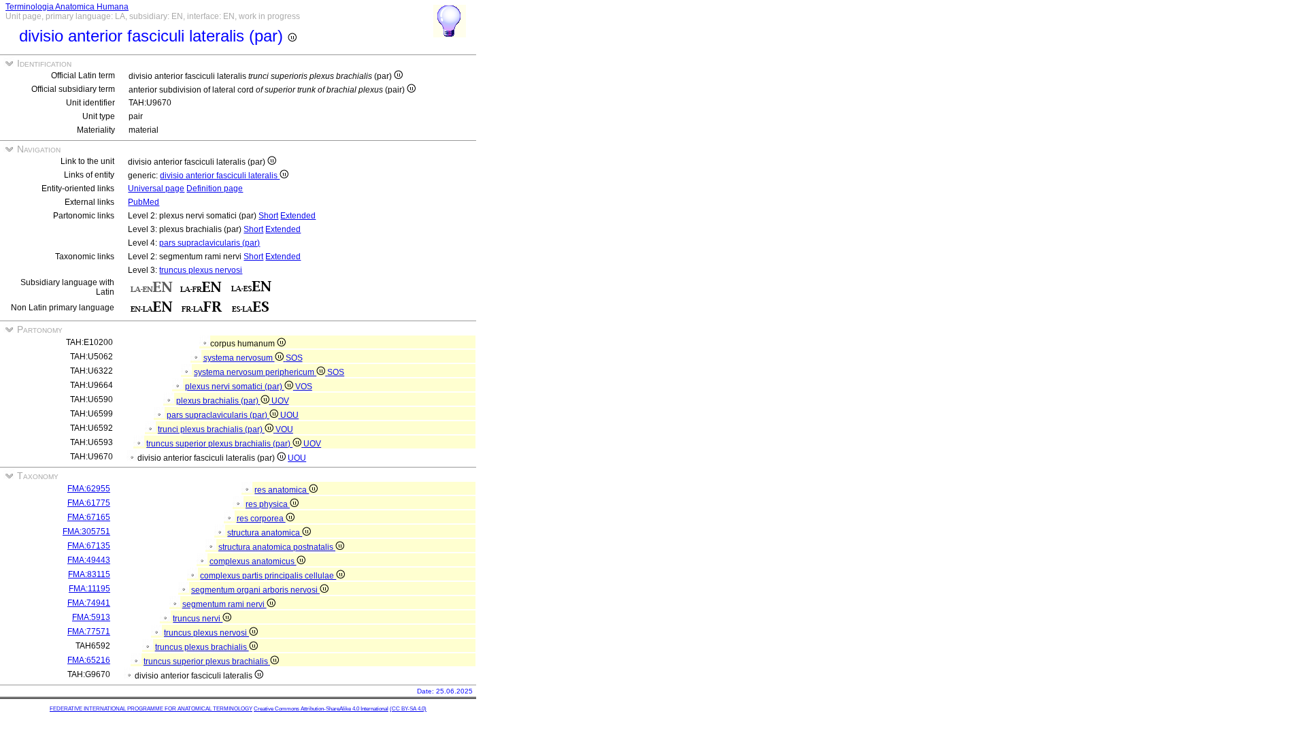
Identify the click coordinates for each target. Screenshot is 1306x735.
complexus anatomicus (253, 561)
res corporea (261, 518)
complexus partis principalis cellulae (268, 576)
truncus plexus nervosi (200, 270)
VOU (284, 429)
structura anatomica (264, 533)
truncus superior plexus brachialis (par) (219, 443)
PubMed (143, 202)
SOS (294, 358)
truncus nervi (197, 618)
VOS (303, 386)
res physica (268, 504)
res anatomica (281, 490)
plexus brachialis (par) (218, 401)
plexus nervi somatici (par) (234, 386)
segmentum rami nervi (224, 604)
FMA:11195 (89, 588)
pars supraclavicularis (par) (209, 243)
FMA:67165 (88, 517)
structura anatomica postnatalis (276, 547)
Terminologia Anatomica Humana (67, 7)
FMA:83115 (89, 574)
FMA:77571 (88, 631)
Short (268, 215)
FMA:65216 (88, 660)
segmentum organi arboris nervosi (255, 590)
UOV (280, 401)
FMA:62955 (88, 488)
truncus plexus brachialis (202, 647)
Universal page (156, 188)
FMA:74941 (88, 603)
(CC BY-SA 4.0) (408, 709)
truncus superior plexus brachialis (207, 661)
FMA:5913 (91, 617)
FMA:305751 (86, 531)
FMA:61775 (88, 503)
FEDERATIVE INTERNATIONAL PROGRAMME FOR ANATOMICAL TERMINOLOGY (151, 709)
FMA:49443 (88, 560)
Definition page (214, 188)
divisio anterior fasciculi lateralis (220, 175)
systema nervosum (239, 358)
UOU (289, 415)
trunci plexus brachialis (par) (211, 429)
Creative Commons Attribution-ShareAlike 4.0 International (321, 709)
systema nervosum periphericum (255, 372)
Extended (298, 215)
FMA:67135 (88, 546)
